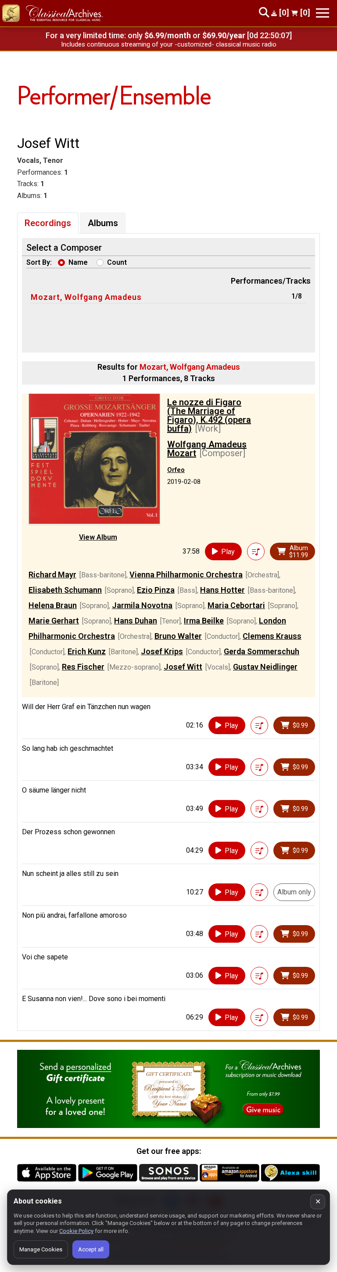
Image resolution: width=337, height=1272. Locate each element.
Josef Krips (162, 651)
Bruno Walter (178, 636)
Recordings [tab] (48, 223)
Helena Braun (53, 605)
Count (117, 262)
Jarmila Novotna (142, 605)
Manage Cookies (40, 1249)
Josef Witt (183, 666)
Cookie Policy (76, 1231)
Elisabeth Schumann (65, 590)
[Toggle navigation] (322, 13)
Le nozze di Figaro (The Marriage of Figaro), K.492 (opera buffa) (209, 415)
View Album (98, 537)
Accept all (91, 1249)
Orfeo (176, 470)
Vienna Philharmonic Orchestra (186, 574)
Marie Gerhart (54, 620)
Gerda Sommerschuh (261, 651)
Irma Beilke (204, 620)
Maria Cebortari (236, 605)
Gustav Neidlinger (265, 666)
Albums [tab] (103, 223)
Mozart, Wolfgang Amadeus (86, 297)
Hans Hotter (222, 590)
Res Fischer (83, 666)
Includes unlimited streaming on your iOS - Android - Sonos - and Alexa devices (168, 44)
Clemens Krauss (272, 636)
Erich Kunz (87, 651)
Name (78, 262)
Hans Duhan (135, 620)
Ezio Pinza (156, 590)
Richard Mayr (52, 574)
